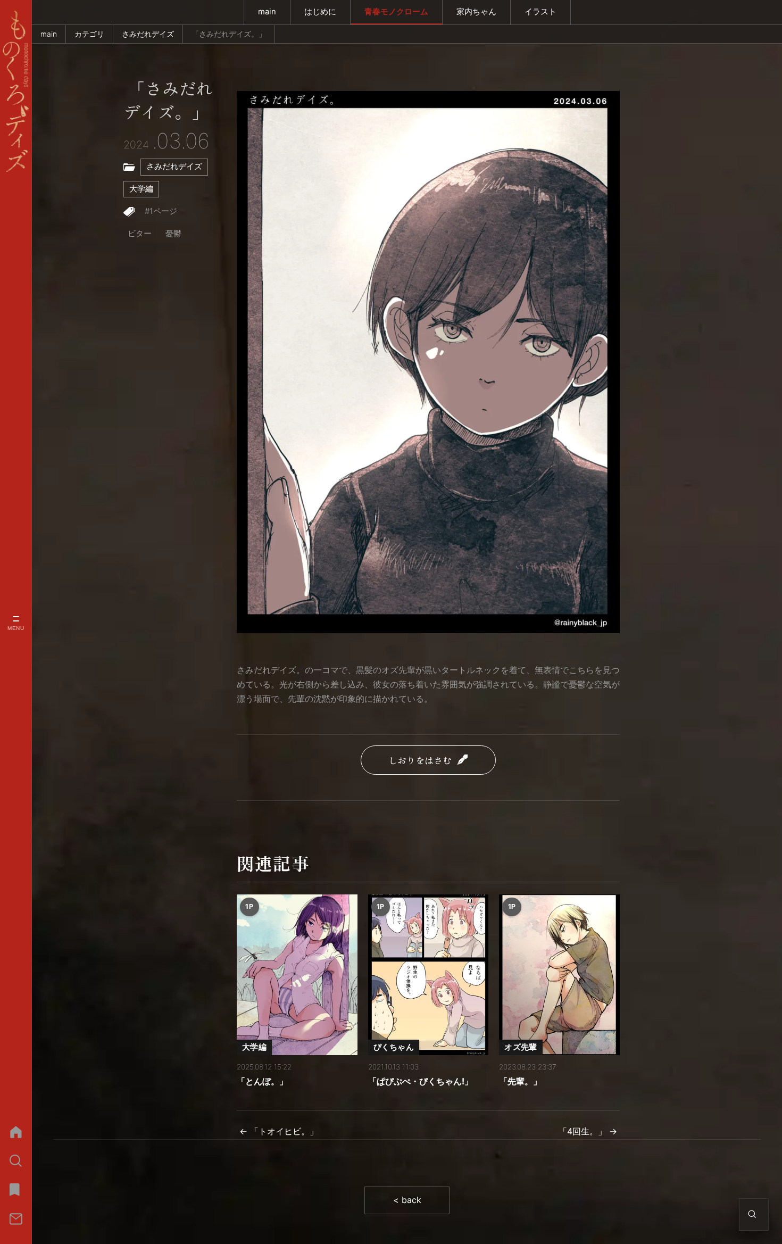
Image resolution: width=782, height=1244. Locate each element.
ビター (140, 233)
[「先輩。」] (559, 974)
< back (407, 1200)
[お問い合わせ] (16, 1218)
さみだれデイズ (148, 34)
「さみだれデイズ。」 (168, 100)
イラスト (540, 11)
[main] (16, 1132)
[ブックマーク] (16, 1189)
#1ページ (161, 211)
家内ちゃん (476, 11)
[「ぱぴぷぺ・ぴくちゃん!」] (428, 974)
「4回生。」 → (588, 1131)
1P (249, 906)
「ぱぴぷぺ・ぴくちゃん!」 (420, 1081)
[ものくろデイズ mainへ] (15, 91)
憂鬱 (173, 233)
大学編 (141, 189)
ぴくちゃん (393, 1047)
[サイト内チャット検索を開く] (752, 1214)
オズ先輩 (520, 1047)
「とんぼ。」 (262, 1081)
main (267, 11)
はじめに (320, 11)
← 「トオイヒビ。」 (278, 1131)
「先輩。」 (520, 1081)
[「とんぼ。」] (297, 974)
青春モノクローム (396, 11)
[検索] (16, 1160)
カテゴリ (89, 34)
